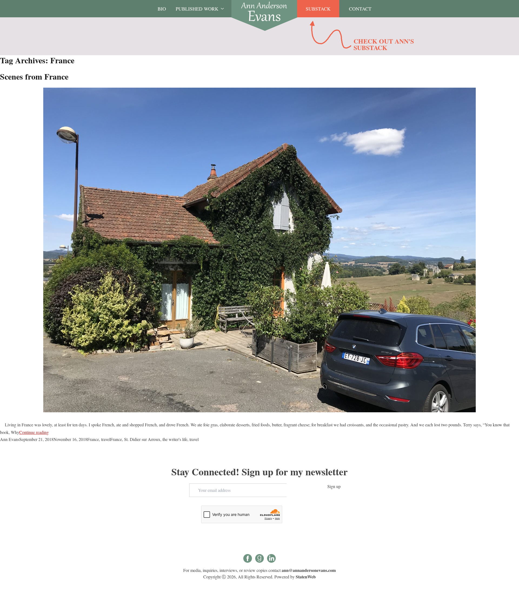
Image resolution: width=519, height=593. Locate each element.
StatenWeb (306, 577)
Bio (162, 8)
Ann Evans (9, 439)
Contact (360, 8)
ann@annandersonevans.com (309, 570)
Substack (318, 8)
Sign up (334, 486)
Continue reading (34, 432)
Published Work (197, 8)
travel (105, 439)
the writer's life (174, 439)
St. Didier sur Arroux (142, 439)
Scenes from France (34, 76)
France (93, 439)
